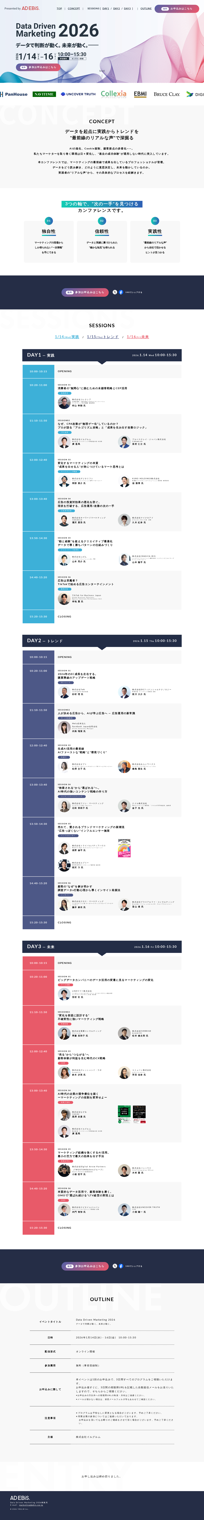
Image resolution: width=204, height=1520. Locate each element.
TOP (59, 9)
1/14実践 (67, 337)
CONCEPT (74, 9)
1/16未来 (138, 337)
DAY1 (105, 9)
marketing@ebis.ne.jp (31, 1505)
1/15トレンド (103, 337)
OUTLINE (146, 9)
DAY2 (116, 9)
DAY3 (127, 9)
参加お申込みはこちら (39, 67)
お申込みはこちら (178, 8)
